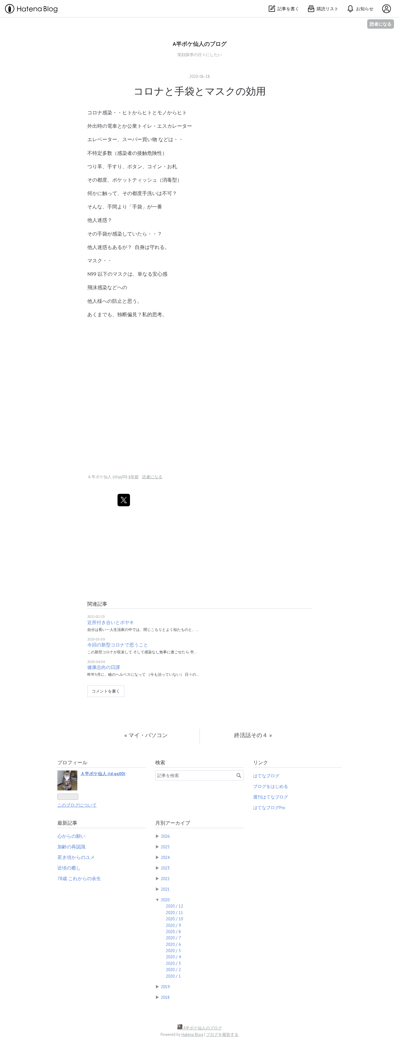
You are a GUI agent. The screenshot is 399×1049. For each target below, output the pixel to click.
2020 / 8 (173, 931)
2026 (165, 836)
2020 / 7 (173, 938)
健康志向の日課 (103, 667)
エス (162, 126)
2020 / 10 (174, 919)
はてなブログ (266, 776)
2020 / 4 (173, 957)
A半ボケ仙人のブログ (200, 43)
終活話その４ (253, 735)
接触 (142, 153)
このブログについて (77, 805)
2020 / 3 (173, 963)
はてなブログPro (269, 807)
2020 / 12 (174, 906)
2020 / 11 (174, 912)
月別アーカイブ (172, 823)
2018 (165, 997)
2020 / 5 (173, 950)
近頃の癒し (69, 868)
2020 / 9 (173, 925)
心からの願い (71, 836)
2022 (165, 878)
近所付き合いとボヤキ (110, 622)
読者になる (381, 23)
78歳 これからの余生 (79, 878)
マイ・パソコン (146, 735)
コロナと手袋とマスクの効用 (199, 91)
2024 (165, 857)
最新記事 (67, 823)
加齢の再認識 (71, 847)
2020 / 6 (173, 944)
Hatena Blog (192, 1034)
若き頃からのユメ (76, 857)
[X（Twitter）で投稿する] (124, 500)
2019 (165, 986)
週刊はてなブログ (270, 797)
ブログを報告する (222, 1034)
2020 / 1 (173, 976)
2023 (165, 868)
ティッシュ (144, 180)
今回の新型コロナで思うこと (117, 645)
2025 (165, 847)
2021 (165, 889)
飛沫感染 (97, 287)
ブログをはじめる (270, 786)
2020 (165, 900)
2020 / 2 (173, 969)
